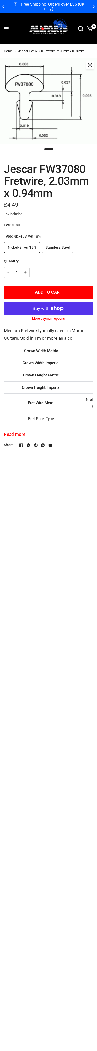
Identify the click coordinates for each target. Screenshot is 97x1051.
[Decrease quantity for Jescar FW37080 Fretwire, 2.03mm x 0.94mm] (8, 272)
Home (8, 51)
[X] (28, 445)
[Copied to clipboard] (50, 445)
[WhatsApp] (43, 445)
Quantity (11, 261)
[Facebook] (21, 445)
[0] (89, 28)
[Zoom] (90, 65)
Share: (9, 445)
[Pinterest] (36, 445)
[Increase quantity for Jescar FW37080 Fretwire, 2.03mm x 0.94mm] (25, 272)
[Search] (80, 28)
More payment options (48, 318)
